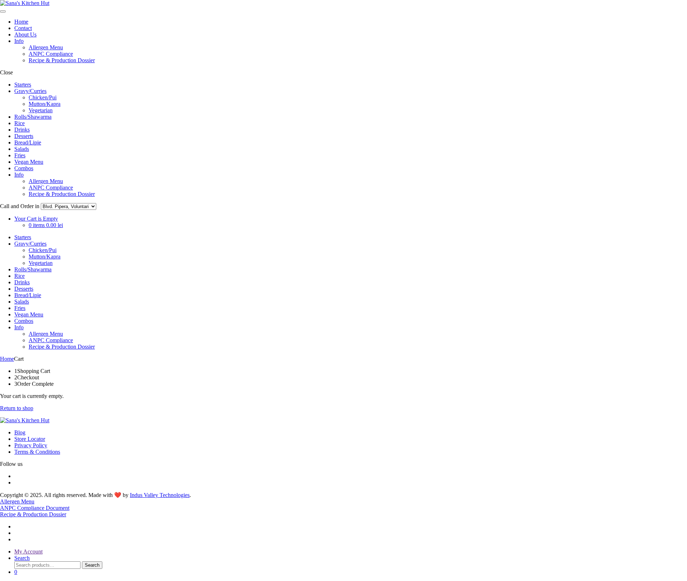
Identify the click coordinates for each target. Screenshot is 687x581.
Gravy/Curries (30, 91)
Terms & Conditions (37, 452)
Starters (22, 85)
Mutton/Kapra (44, 104)
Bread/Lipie (27, 142)
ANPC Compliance (51, 54)
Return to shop (16, 408)
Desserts (23, 136)
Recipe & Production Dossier (62, 60)
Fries (19, 155)
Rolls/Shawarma (33, 117)
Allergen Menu (46, 47)
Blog (19, 432)
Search (92, 565)
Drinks (22, 130)
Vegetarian (41, 110)
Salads (21, 149)
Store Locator (29, 439)
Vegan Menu (28, 162)
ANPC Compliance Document (34, 508)
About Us (25, 34)
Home (21, 22)
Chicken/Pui (43, 97)
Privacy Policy (30, 445)
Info (19, 41)
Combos (23, 168)
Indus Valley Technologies (160, 495)
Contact (23, 28)
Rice (19, 123)
